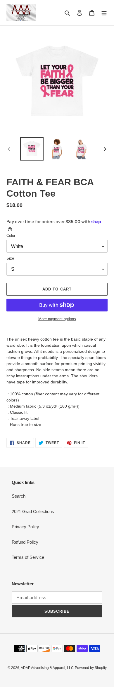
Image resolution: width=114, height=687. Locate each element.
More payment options (57, 319)
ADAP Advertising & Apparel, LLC (47, 668)
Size (10, 258)
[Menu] (104, 12)
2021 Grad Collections (33, 511)
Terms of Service (28, 557)
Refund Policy (25, 542)
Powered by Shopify (91, 668)
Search (18, 496)
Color (10, 235)
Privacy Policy (25, 526)
